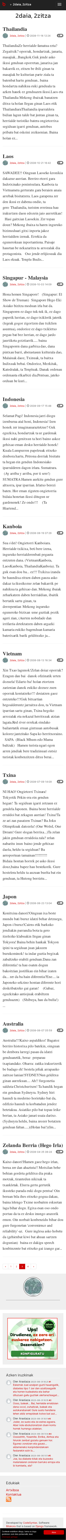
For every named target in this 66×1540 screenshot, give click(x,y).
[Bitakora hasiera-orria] (3, 4)
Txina (9, 775)
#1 (50, 1381)
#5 (49, 1455)
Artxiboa (12, 1490)
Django (40, 1526)
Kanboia (12, 526)
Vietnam (12, 653)
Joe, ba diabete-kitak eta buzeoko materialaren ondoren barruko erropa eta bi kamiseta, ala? (36, 1462)
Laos (8, 156)
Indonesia (14, 399)
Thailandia (15, 29)
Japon (10, 896)
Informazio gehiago (10, 1536)
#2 (50, 1400)
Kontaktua (13, 1494)
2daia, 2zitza (22, 4)
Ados (54, 1532)
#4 (50, 1433)
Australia (13, 1023)
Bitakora (11, 1526)
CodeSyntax (30, 1522)
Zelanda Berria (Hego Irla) (33, 1145)
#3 (49, 1418)
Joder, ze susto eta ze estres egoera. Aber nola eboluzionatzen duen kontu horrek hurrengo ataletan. (34, 1425)
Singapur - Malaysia (25, 277)
